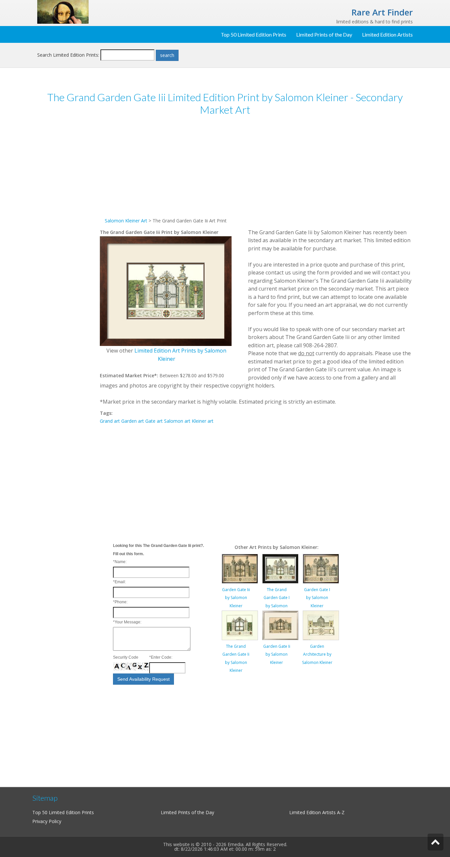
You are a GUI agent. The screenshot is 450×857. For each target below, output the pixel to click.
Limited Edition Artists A (314, 812)
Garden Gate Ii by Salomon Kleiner (276, 654)
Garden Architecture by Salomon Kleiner (317, 654)
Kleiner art (202, 421)
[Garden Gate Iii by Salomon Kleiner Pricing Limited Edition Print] (240, 568)
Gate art (154, 421)
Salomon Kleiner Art (126, 220)
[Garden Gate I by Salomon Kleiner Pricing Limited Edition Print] (321, 568)
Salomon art (177, 421)
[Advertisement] (68, 223)
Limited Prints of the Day (324, 34)
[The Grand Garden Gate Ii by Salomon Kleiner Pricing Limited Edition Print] (240, 624)
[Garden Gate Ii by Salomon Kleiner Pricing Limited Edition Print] (280, 624)
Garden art (132, 421)
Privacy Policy (46, 821)
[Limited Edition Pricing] (63, 11)
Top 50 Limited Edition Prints (253, 34)
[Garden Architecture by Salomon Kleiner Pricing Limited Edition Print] (321, 624)
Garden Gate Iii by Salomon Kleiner (236, 598)
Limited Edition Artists (387, 34)
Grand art (110, 421)
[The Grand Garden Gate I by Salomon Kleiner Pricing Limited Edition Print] (280, 568)
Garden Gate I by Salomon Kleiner (317, 598)
